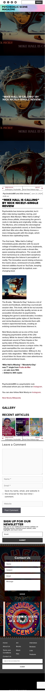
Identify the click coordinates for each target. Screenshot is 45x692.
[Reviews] (35, 647)
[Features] (35, 655)
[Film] (22, 654)
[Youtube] (15, 2)
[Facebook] (4, 2)
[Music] (22, 651)
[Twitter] (12, 2)
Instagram (37, 386)
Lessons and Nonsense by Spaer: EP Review (34, 431)
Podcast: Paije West (21, 433)
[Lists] (35, 651)
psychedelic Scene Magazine (15, 8)
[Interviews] (35, 643)
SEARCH (38, 2)
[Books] (22, 647)
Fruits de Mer (25, 367)
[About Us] (9, 647)
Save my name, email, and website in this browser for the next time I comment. (22, 494)
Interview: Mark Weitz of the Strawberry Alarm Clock (8, 431)
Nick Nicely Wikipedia (11, 398)
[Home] (9, 643)
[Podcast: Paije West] (22, 427)
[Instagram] (8, 2)
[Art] (22, 643)
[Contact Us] (9, 657)
